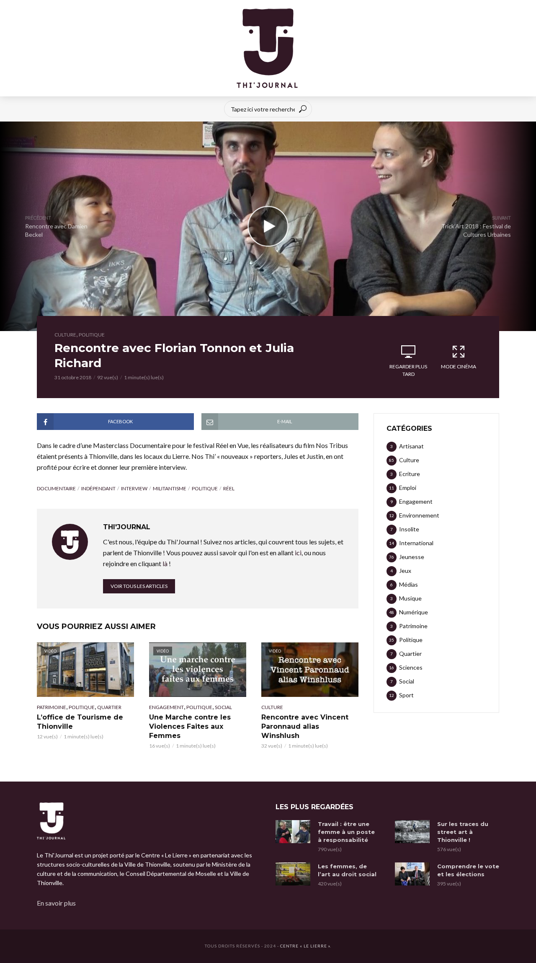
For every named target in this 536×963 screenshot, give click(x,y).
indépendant (98, 488)
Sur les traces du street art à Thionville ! (462, 832)
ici (298, 553)
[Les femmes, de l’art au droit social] (293, 873)
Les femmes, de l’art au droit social (347, 870)
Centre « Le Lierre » (305, 945)
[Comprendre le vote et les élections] (412, 873)
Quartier (109, 707)
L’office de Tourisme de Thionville (80, 721)
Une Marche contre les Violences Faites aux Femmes (190, 726)
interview (134, 488)
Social (223, 707)
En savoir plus (56, 903)
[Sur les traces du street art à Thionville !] (412, 831)
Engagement (166, 707)
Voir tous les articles (139, 586)
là (165, 563)
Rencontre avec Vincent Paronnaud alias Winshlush (304, 726)
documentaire (56, 488)
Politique (92, 334)
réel (228, 488)
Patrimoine (51, 707)
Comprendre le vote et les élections (468, 870)
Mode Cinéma (458, 366)
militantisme (169, 488)
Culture (65, 334)
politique (205, 488)
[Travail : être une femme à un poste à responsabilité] (293, 831)
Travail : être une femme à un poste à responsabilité (346, 832)
